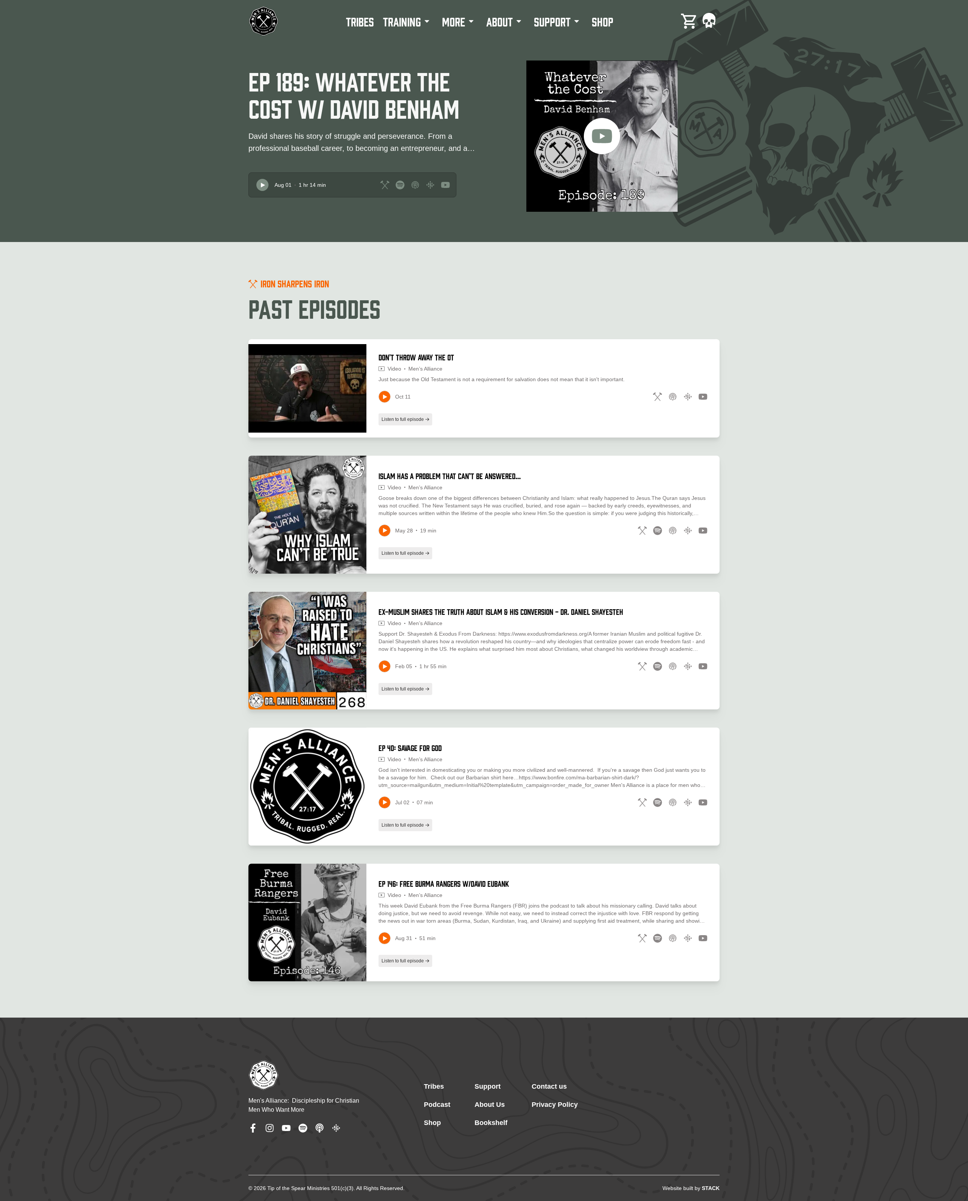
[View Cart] (689, 21)
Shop (432, 1123)
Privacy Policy (555, 1104)
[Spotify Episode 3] (657, 666)
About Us (490, 1104)
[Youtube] (286, 1128)
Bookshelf (491, 1123)
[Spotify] (302, 1128)
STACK (711, 1188)
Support (488, 1086)
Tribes (434, 1086)
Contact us (549, 1086)
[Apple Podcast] (319, 1128)
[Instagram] (269, 1128)
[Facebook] (253, 1128)
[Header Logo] (263, 21)
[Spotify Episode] (400, 184)
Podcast (437, 1104)
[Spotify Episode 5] (657, 938)
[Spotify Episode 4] (657, 802)
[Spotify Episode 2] (657, 530)
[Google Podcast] (336, 1128)
